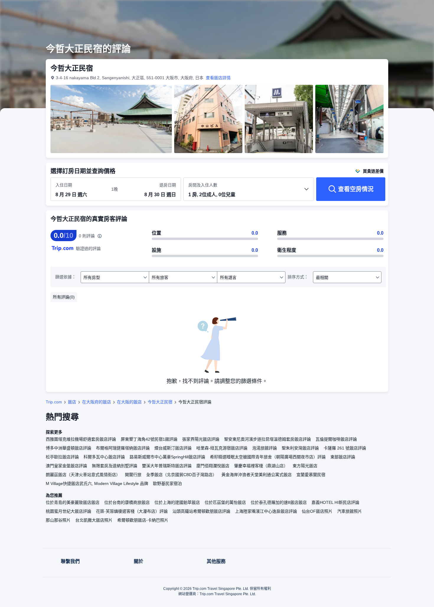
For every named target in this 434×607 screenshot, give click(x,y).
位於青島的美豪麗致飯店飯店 (72, 502)
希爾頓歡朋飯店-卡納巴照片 (142, 520)
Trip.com (54, 402)
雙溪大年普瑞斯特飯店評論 (167, 465)
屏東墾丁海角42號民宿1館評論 (149, 439)
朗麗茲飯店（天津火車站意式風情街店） (83, 474)
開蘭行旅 (133, 474)
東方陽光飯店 (305, 465)
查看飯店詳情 (218, 77)
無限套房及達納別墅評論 (114, 465)
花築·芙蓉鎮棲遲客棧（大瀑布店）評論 (132, 511)
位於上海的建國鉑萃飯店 (177, 502)
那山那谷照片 (58, 520)
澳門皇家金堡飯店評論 (66, 465)
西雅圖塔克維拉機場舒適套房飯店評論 (81, 439)
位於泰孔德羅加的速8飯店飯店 (279, 502)
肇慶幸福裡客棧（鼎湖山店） (261, 465)
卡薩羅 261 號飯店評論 (345, 448)
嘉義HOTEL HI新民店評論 (335, 502)
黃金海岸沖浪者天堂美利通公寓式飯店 (256, 474)
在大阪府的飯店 (96, 402)
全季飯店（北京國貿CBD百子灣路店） (181, 474)
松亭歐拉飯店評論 (62, 457)
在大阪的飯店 (129, 402)
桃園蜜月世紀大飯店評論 (68, 511)
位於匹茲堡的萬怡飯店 (225, 502)
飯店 (72, 402)
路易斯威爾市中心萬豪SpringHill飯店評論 (167, 457)
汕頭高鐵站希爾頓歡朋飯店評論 (201, 511)
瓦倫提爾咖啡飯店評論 (336, 439)
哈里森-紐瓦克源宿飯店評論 (221, 448)
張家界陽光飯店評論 (200, 439)
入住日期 (64, 185)
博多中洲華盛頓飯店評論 (68, 448)
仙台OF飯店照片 (317, 511)
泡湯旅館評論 (264, 448)
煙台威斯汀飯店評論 (173, 448)
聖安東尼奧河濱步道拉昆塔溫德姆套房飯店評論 (267, 439)
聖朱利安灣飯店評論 (300, 448)
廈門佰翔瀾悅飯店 (212, 465)
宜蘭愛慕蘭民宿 (310, 474)
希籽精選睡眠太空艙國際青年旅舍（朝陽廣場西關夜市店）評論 (268, 457)
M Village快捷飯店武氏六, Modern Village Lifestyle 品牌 (97, 483)
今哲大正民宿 (160, 402)
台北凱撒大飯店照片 (93, 520)
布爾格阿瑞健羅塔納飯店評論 (123, 448)
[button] (394, 10)
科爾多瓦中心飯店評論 (104, 457)
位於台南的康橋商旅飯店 (127, 502)
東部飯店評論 (342, 457)
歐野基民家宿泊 (167, 483)
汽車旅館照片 (349, 511)
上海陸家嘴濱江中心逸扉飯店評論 (266, 511)
